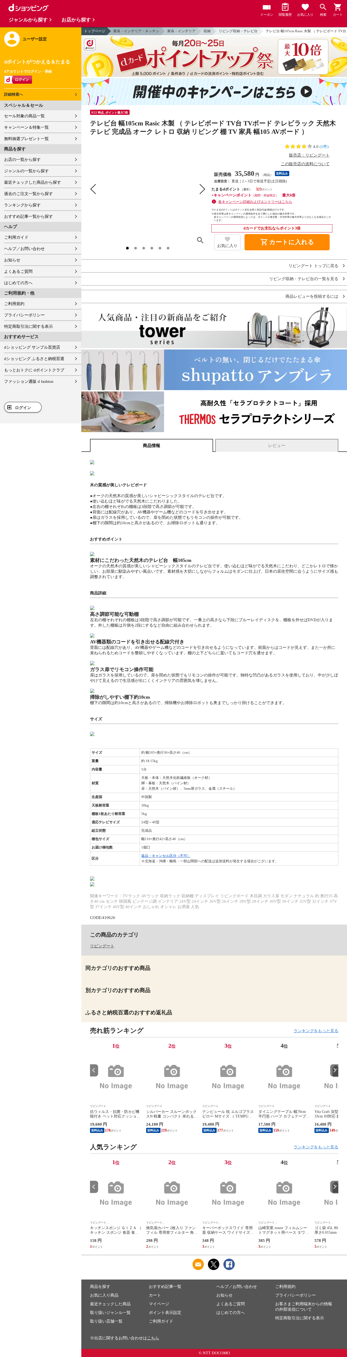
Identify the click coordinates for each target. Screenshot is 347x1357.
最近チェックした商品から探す (32, 182)
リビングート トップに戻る (313, 266)
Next (334, 1070)
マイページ (159, 1304)
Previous (94, 1070)
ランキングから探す (22, 205)
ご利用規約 (14, 304)
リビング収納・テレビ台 (238, 31)
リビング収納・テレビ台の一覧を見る (303, 279)
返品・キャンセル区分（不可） (166, 856)
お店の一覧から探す (22, 159)
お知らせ (12, 260)
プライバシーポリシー (24, 315)
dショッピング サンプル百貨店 (32, 347)
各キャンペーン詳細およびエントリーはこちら (255, 202)
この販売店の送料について (305, 164)
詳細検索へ (13, 94)
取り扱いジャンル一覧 (110, 1312)
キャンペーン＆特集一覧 (26, 127)
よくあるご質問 (18, 271)
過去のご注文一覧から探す (28, 194)
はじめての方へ (18, 283)
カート (155, 1295)
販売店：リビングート (309, 155)
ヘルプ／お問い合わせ (24, 249)
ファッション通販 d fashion (28, 381)
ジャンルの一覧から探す (26, 171)
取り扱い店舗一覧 (106, 1321)
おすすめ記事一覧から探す (28, 216)
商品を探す (100, 1286)
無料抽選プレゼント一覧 (26, 139)
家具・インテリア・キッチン (136, 31)
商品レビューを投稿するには (311, 296)
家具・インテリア (181, 31)
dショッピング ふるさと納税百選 (34, 359)
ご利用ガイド (16, 237)
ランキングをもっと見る (316, 1031)
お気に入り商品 (104, 1295)
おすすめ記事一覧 (165, 1286)
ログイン (23, 408)
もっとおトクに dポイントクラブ (34, 370)
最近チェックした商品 (110, 1304)
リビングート (102, 946)
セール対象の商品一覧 (24, 116)
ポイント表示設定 (165, 1312)
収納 (207, 31)
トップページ (94, 31)
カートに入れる (287, 242)
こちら (153, 1338)
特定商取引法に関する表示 (28, 326)
